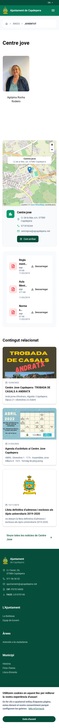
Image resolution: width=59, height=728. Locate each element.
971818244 (27, 226)
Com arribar (28, 239)
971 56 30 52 (13, 578)
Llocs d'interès (10, 672)
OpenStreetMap (37, 204)
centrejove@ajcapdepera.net (35, 231)
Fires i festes (9, 668)
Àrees (16, 23)
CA (50, 2)
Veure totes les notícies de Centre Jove (29, 537)
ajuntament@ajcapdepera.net (22, 584)
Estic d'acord (29, 719)
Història (7, 663)
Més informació (36, 708)
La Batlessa (9, 616)
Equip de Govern (11, 620)
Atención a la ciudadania (15, 642)
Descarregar (41, 266)
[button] (30, 170)
